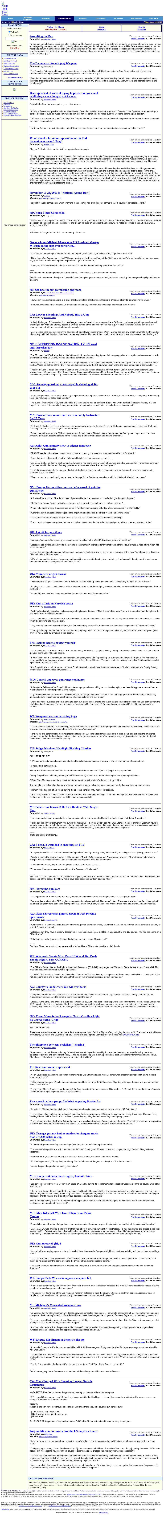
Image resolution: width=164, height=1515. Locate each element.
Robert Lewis (49, 144)
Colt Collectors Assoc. (11, 113)
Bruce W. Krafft (49, 719)
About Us (46, 19)
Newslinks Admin (50, 39)
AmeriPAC (6, 104)
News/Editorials (64, 19)
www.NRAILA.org (131, 1035)
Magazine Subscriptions (11, 66)
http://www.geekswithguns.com (50, 198)
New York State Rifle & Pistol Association (59, 293)
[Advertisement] (14, 170)
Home (10, 19)
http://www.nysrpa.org (47, 295)
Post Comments (138, 38)
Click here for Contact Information (60, 1506)
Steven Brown (49, 813)
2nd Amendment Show (11, 110)
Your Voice (118, 19)
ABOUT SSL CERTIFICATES (14, 225)
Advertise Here (8, 71)
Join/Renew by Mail (10, 61)
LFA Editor (48, 1434)
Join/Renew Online (10, 58)
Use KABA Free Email (11, 74)
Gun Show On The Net (11, 108)
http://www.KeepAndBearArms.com (30, 1506)
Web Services (136, 19)
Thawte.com (5, 1509)
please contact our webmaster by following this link (84, 1494)
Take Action (101, 19)
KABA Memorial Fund (11, 69)
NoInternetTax (8, 106)
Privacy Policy (103, 1512)
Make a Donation (9, 63)
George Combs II (50, 920)
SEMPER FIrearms (10, 111)
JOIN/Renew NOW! (15, 77)
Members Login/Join (28, 19)
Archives (82, 19)
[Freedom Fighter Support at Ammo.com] (14, 90)
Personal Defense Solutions (12, 115)
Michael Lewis (49, 848)
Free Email (153, 19)
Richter (46, 351)
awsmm (47, 196)
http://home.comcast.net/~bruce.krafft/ (53, 722)
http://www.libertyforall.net (48, 1436)
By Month (59, 27)
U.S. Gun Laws (9, 103)
